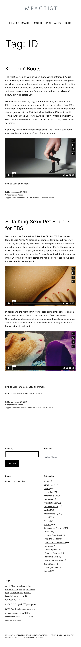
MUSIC (38, 23)
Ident (37, 198)
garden (16, 593)
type (35, 617)
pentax (28, 605)
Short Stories (49, 564)
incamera (16, 596)
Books (46, 481)
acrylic (15, 586)
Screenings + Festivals (53, 528)
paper (19, 605)
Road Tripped (51, 550)
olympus (28, 600)
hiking (29, 593)
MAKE (48, 23)
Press (46, 521)
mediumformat (21, 600)
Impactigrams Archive (15, 481)
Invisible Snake (50, 503)
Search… (9, 449)
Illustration (48, 492)
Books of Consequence (55, 542)
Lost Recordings (51, 506)
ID (33, 198)
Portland (15, 609)
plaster (33, 605)
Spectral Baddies (52, 553)
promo (51, 198)
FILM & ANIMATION (20, 23)
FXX (30, 198)
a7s (11, 585)
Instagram (48, 496)
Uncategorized (50, 567)
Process (47, 524)
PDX (23, 604)
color (28, 589)
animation (27, 586)
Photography (49, 514)
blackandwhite (11, 589)
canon (20, 589)
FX (27, 198)
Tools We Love (51, 557)
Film (47, 517)
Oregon (10, 604)
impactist (9, 596)
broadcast (21, 198)
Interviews (48, 499)
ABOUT (58, 23)
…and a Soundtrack (53, 535)
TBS (53, 408)
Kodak (25, 596)
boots (14, 198)
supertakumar (24, 617)
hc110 (21, 593)
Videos (20, 195)
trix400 (30, 617)
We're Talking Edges (54, 560)
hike (25, 593)
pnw (7, 609)
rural (12, 613)
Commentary (49, 485)
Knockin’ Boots (22, 68)
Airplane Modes (52, 539)
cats (24, 589)
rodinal (8, 613)
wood (14, 620)
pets (43, 408)
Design (47, 488)
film (31, 589)
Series (46, 532)
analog (21, 586)
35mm (7, 586)
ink (20, 596)
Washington (8, 620)
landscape (10, 599)
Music (46, 510)
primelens (23, 609)
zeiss (19, 620)
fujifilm (7, 593)
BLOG (68, 23)
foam (23, 408)
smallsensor (10, 617)
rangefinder (31, 609)
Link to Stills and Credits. (17, 183)
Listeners (49, 546)
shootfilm (25, 613)
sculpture (16, 613)
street (18, 617)
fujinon (12, 593)
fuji (34, 589)
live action (44, 198)
